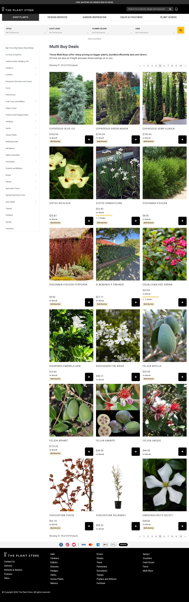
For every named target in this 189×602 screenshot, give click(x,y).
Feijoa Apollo (152, 366)
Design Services (57, 17)
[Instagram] (68, 544)
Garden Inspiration (94, 17)
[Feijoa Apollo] (165, 335)
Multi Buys (148, 570)
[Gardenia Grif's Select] (165, 485)
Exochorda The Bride (110, 366)
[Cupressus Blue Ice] (71, 98)
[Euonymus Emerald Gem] (71, 335)
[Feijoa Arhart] (71, 410)
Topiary (100, 575)
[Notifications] (176, 9)
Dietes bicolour (60, 203)
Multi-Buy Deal (55, 141)
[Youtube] (75, 544)
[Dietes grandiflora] (118, 172)
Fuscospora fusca (61, 515)
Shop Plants (20, 17)
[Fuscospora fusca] (71, 485)
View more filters (94, 39)
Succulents (102, 570)
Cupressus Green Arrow (112, 128)
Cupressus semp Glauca (159, 128)
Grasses (54, 566)
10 (181, 66)
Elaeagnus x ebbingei (110, 284)
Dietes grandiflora (109, 203)
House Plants (57, 579)
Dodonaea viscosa (155, 203)
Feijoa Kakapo (105, 440)
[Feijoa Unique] (165, 410)
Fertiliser (101, 583)
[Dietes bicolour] (71, 172)
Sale (52, 554)
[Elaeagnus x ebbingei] (118, 254)
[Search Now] (170, 9)
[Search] (180, 30)
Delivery (8, 565)
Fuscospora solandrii (111, 515)
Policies (8, 574)
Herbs (53, 575)
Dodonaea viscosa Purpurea (68, 284)
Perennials (102, 566)
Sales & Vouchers (131, 17)
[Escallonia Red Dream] (165, 254)
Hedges (54, 570)
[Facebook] (62, 544)
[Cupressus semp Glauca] (165, 98)
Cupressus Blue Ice (62, 128)
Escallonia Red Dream (157, 284)
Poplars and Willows (106, 579)
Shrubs (100, 558)
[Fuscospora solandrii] (118, 485)
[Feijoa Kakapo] (118, 410)
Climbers (54, 558)
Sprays (146, 554)
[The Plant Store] (64, 9)
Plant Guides (168, 17)
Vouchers (147, 558)
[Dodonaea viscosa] (165, 172)
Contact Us (9, 561)
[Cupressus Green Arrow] (118, 98)
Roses (100, 554)
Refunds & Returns (13, 570)
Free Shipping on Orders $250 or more (94, 2)
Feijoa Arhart (58, 440)
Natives (54, 583)
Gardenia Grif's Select (158, 515)
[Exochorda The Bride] (118, 335)
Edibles (54, 562)
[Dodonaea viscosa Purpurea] (71, 254)
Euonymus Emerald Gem (65, 366)
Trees (99, 562)
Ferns (145, 566)
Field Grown (148, 562)
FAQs (6, 578)
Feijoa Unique (152, 440)
